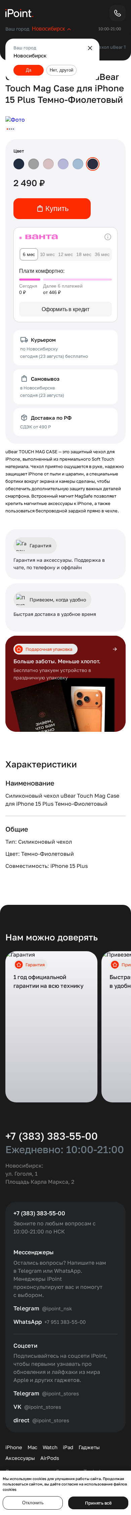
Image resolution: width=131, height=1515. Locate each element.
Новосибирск (48, 29)
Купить (57, 208)
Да (28, 70)
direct (21, 1420)
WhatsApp (27, 1321)
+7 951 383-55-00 (65, 1322)
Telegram (26, 1308)
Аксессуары (20, 1458)
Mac (32, 1447)
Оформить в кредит (65, 309)
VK (17, 1406)
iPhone (13, 1447)
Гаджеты (89, 1447)
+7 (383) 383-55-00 (51, 1136)
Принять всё (98, 1503)
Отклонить (33, 1502)
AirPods (49, 1458)
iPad (68, 1447)
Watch (50, 1447)
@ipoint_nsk (57, 1308)
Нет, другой (61, 70)
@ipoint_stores (60, 1393)
